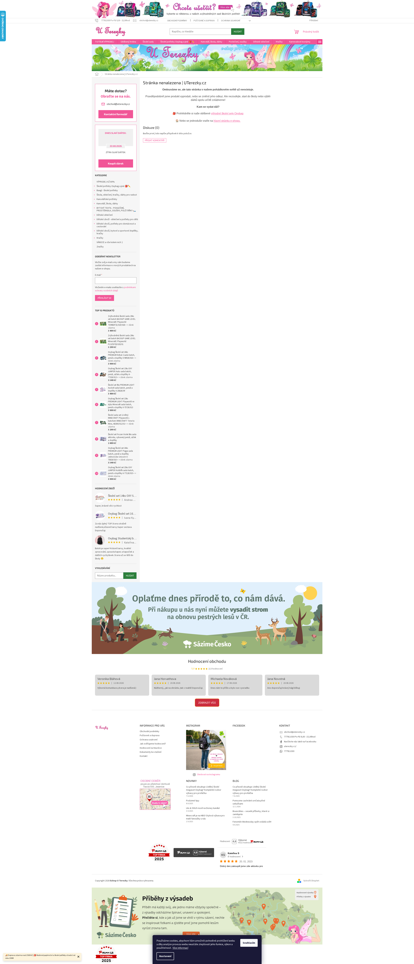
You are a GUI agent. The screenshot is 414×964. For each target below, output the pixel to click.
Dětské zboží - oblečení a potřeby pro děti (117, 219)
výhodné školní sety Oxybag (227, 113)
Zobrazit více (207, 702)
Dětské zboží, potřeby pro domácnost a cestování (116, 225)
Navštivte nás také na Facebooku (300, 741)
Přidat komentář (154, 140)
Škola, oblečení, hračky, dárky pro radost (117, 194)
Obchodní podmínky (177, 20)
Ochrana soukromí (230, 20)
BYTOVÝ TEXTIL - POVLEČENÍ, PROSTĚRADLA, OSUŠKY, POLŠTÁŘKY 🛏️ (116, 209)
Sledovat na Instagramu (208, 774)
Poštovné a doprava (204, 20)
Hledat (238, 31)
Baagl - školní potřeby (107, 190)
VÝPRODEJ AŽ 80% (106, 181)
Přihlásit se (104, 298)
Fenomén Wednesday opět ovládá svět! (252, 821)
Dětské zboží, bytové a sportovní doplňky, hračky (117, 232)
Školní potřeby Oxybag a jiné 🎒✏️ (113, 186)
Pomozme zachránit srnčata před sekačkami (249, 802)
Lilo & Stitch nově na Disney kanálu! (203, 808)
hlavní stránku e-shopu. (227, 120)
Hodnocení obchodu (207, 661)
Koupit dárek (115, 163)
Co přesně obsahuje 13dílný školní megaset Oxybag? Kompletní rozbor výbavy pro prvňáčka (203, 790)
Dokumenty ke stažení (150, 752)
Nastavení (165, 956)
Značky (100, 246)
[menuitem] (104, 41)
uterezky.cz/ (290, 746)
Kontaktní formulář (115, 114)
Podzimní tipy (192, 800)
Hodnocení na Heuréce (151, 748)
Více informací (180, 948)
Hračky (100, 238)
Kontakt (143, 756)
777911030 (289, 751)
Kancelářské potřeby (107, 199)
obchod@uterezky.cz (294, 732)
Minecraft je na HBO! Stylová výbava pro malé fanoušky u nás (205, 817)
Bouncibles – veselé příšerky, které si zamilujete (251, 813)
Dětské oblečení (105, 215)
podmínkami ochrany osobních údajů (115, 289)
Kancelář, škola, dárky (107, 203)
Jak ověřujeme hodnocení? (153, 743)
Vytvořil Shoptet (311, 881)
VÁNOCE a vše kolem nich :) (110, 242)
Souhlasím (249, 943)
